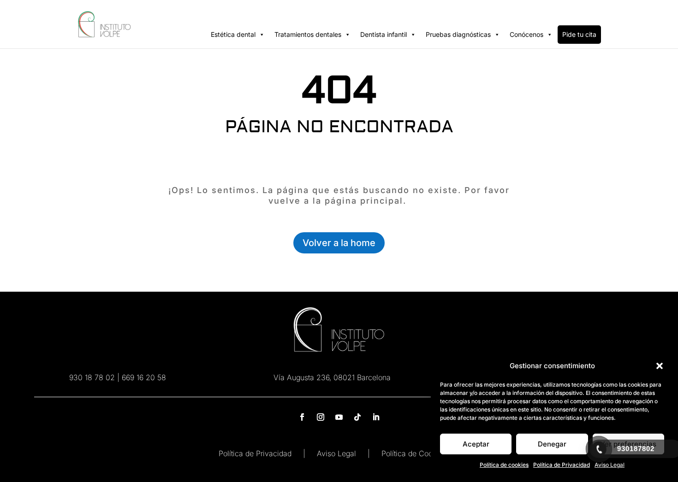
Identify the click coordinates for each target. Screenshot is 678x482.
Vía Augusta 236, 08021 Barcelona (332, 377)
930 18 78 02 (92, 377)
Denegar (552, 444)
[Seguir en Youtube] (339, 417)
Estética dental (233, 34)
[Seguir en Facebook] (302, 417)
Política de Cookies (413, 453)
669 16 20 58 (144, 377)
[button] (659, 365)
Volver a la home (339, 242)
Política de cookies (504, 464)
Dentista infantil (383, 34)
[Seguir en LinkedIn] (376, 417)
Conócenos (526, 34)
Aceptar (476, 444)
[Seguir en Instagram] (320, 417)
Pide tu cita (579, 34)
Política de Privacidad (561, 464)
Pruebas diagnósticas (458, 34)
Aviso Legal (336, 453)
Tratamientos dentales (307, 34)
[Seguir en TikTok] (357, 417)
